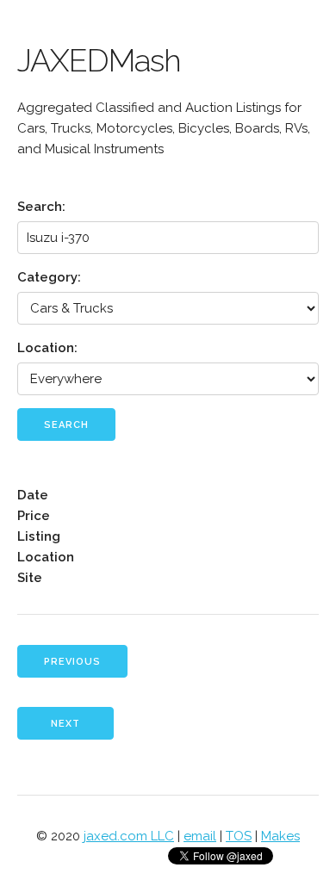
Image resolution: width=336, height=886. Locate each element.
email (200, 836)
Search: (41, 206)
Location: (47, 348)
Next (65, 723)
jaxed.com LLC (129, 836)
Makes (280, 836)
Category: (49, 277)
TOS (239, 836)
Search (66, 425)
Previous (72, 661)
